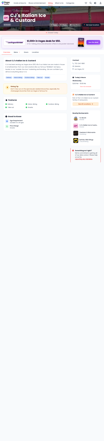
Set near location (91, 25)
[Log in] (100, 3)
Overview (6, 52)
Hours (26, 52)
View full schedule (85, 86)
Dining (50, 3)
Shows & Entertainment (37, 3)
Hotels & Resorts (20, 3)
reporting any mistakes (83, 159)
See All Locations (84, 104)
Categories (70, 3)
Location (35, 52)
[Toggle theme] (95, 3)
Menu (17, 52)
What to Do (59, 3)
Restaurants (7, 11)
